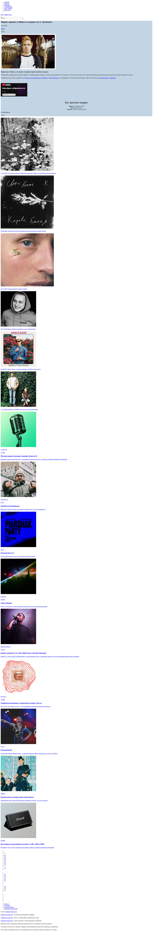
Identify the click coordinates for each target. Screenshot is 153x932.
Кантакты (7, 905)
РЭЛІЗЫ (6, 2)
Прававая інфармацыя (11, 908)
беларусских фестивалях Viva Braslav (36, 78)
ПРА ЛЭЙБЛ (8, 8)
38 (5, 858)
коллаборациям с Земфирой (107, 78)
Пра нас (6, 904)
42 (5, 865)
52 (5, 868)
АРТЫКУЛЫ (8, 7)
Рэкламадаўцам (9, 907)
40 (5, 861)
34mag (3, 28)
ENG (10, 14)
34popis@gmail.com (11, 911)
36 (5, 855)
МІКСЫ (6, 4)
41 (5, 863)
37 (5, 857)
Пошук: (3, 18)
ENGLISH (7, 10)
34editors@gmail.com (7, 917)
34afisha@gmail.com (7, 914)
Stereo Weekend (53, 78)
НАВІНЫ (7, 5)
